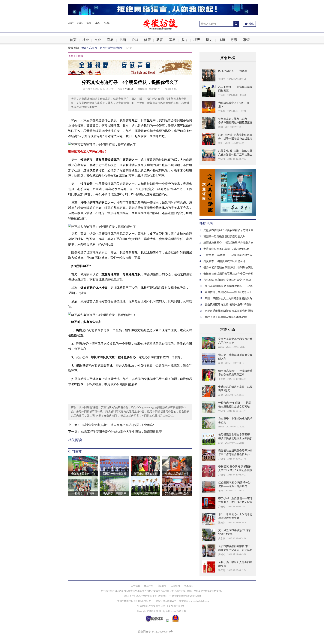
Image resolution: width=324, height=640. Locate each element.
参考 (184, 40)
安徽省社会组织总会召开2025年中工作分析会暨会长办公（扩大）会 (235, 454)
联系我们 (188, 585)
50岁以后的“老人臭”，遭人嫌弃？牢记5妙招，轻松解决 (117, 424)
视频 (221, 40)
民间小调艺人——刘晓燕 (232, 71)
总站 (71, 23)
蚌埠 (107, 23)
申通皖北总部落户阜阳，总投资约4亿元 (226, 248)
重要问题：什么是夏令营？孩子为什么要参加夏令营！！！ (115, 48)
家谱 (246, 40)
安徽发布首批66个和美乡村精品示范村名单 (228, 230)
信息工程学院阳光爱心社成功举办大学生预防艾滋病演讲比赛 (121, 431)
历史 (209, 40)
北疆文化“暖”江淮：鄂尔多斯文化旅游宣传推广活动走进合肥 (235, 154)
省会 (89, 23)
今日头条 (129, 88)
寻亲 (234, 40)
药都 (79, 23)
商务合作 (162, 585)
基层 (172, 40)
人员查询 (175, 585)
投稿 (251, 23)
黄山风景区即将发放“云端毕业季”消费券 (228, 304)
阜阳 (97, 23)
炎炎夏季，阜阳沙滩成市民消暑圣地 (224, 261)
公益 (135, 40)
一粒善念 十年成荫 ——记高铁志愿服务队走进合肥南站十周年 (235, 406)
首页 (73, 40)
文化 (97, 40)
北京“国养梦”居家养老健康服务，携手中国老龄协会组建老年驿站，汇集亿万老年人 (235, 138)
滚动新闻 (73, 48)
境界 (197, 40)
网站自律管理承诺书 (166, 601)
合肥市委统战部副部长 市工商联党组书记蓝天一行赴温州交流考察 (235, 550)
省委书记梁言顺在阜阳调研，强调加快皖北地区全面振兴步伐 (235, 438)
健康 (147, 40)
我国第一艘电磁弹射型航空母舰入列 (224, 236)
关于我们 (135, 585)
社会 (85, 40)
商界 (110, 40)
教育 (159, 40)
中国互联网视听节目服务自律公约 (134, 601)
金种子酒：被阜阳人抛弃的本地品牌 (226, 317)
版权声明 (148, 585)
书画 (122, 40)
